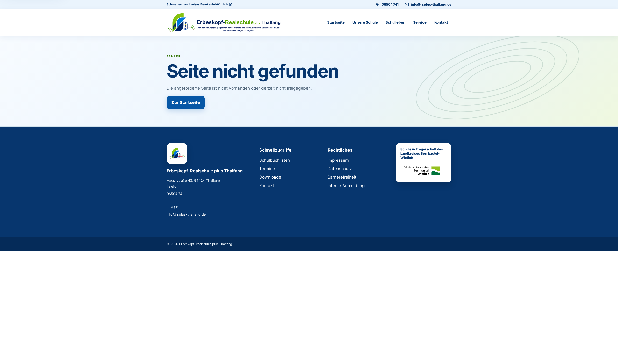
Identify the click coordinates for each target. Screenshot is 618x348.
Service (420, 22)
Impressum (338, 160)
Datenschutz (340, 168)
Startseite (336, 22)
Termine (267, 168)
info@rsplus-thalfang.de (431, 4)
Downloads (270, 177)
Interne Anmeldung (346, 185)
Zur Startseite (185, 102)
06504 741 (390, 4)
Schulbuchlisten (274, 160)
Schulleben (395, 22)
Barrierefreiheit (342, 177)
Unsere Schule (365, 22)
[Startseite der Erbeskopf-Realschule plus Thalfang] (227, 23)
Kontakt (441, 22)
